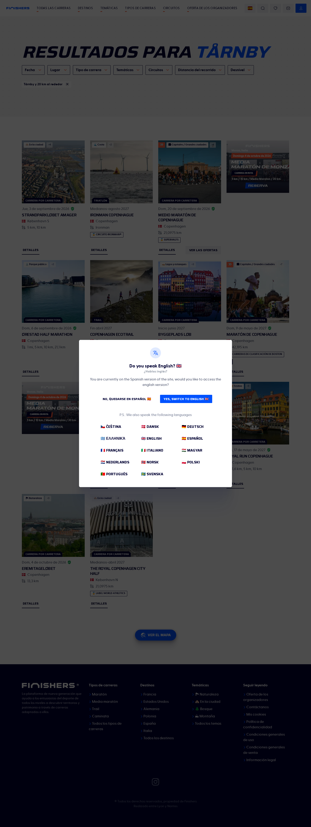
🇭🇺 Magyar (192, 450)
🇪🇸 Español (192, 438)
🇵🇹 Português (114, 474)
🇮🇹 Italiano (152, 450)
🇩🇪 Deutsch (193, 426)
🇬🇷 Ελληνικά (113, 438)
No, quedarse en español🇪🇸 (127, 398)
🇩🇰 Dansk (150, 426)
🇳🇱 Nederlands (115, 462)
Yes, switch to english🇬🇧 (186, 398)
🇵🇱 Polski (191, 462)
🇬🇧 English (151, 438)
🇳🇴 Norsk (150, 462)
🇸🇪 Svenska (152, 474)
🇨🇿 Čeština (111, 426)
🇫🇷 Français (112, 450)
